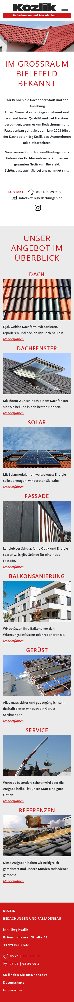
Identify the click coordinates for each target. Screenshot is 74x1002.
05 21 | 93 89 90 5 (24, 964)
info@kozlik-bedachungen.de (40, 198)
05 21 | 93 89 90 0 (25, 956)
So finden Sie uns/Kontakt (25, 975)
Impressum (12, 990)
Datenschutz (13, 982)
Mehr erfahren (13, 339)
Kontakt (15, 192)
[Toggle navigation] (66, 10)
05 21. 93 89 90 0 (48, 192)
